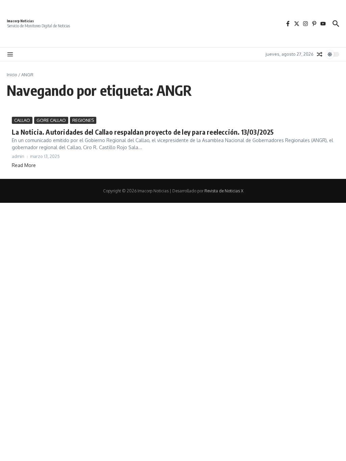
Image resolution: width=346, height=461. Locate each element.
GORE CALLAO (51, 120)
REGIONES (83, 120)
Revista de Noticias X (223, 190)
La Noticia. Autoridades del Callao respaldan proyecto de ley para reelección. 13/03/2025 (143, 132)
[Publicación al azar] (319, 54)
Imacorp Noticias (20, 21)
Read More (24, 165)
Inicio (12, 74)
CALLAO (22, 120)
